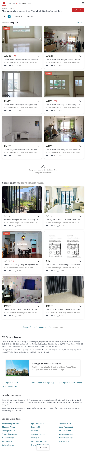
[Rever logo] (4, 3)
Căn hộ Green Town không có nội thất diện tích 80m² (64, 60)
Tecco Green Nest (66, 438)
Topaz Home (7, 442)
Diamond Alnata (8, 427)
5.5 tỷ (49, 216)
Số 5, (14, 313)
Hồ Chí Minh (36, 223)
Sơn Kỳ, (23, 223)
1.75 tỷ (7, 101)
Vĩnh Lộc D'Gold (8, 431)
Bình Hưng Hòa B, (28, 62)
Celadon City (36, 427)
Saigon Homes (8, 445)
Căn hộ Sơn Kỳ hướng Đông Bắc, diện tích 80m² (21, 265)
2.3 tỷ (7, 261)
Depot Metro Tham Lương (41, 442)
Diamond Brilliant (66, 424)
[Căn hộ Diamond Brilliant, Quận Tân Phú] (64, 257)
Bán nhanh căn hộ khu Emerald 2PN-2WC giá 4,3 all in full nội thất (22, 220)
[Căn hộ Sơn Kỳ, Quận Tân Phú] (22, 257)
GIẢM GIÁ (6, 28)
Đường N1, (16, 223)
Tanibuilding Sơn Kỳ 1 (10, 424)
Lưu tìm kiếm (77, 10)
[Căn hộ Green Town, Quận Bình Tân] (22, 52)
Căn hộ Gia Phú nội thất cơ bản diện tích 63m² (63, 310)
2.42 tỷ (7, 56)
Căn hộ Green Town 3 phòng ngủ (14, 386)
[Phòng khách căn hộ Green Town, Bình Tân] (22, 142)
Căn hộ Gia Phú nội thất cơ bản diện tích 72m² (21, 310)
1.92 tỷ (49, 306)
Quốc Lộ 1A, (17, 62)
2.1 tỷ (49, 101)
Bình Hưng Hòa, (22, 313)
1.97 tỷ (7, 306)
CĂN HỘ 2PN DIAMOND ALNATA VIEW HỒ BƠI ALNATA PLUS (64, 220)
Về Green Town (11, 337)
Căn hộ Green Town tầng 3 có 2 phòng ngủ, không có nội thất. (64, 104)
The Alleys (35, 431)
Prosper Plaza (64, 442)
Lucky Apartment (66, 427)
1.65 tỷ (7, 146)
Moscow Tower (8, 438)
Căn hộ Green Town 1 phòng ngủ (43, 383)
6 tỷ (48, 261)
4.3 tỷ (7, 216)
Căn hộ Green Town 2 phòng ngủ (71, 383)
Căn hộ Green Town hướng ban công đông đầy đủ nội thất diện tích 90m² (64, 149)
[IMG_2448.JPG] (64, 212)
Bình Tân (48, 327)
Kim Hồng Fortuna (38, 434)
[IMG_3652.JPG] (22, 212)
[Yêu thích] (38, 55)
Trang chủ (27, 327)
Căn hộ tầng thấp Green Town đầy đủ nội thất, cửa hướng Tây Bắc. (22, 149)
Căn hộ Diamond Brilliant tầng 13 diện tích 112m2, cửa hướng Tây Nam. (64, 265)
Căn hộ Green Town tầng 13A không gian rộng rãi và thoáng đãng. (22, 104)
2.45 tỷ (49, 56)
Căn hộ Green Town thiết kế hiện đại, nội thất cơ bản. (22, 60)
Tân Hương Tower (66, 434)
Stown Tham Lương (9, 434)
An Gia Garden (65, 431)
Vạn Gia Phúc (36, 438)
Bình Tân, (37, 62)
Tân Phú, (29, 223)
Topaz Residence (37, 424)
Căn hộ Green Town (10, 383)
